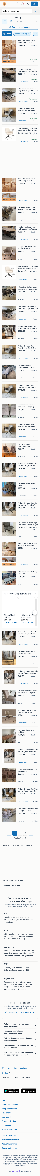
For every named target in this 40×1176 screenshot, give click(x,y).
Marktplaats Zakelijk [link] (10, 1104)
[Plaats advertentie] (34, 4)
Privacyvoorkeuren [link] (9, 1129)
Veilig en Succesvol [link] (9, 1109)
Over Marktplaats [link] (9, 1136)
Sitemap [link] (13, 1148)
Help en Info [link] (7, 1113)
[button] (23, 4)
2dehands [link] (13, 1144)
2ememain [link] (6, 1148)
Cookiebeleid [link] (7, 1125)
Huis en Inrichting (21, 34)
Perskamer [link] (14, 1140)
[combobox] (17, 11)
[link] (4, 4)
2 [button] (20, 833)
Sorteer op (17, 18)
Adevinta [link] (5, 1144)
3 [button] (25, 833)
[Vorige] (9, 833)
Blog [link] (3, 1100)
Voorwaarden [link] (7, 1117)
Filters (8, 34)
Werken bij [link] (6, 1140)
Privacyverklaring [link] (9, 1121)
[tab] (4, 21)
